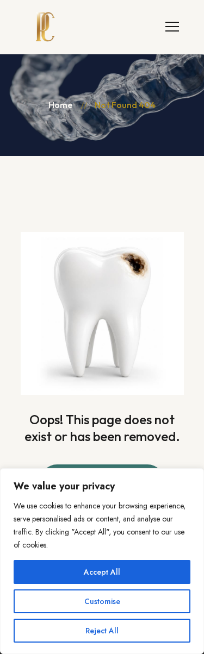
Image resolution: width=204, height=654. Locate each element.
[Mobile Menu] (172, 25)
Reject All (102, 630)
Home (60, 104)
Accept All (102, 572)
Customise (102, 601)
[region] (102, 561)
